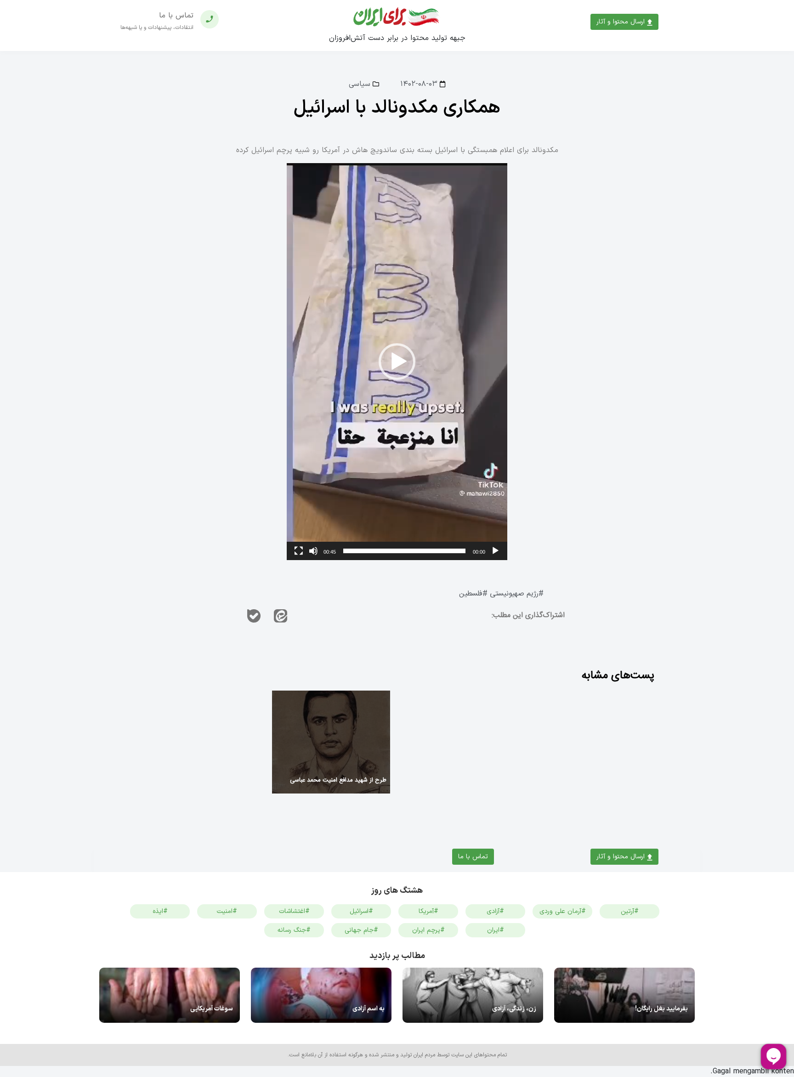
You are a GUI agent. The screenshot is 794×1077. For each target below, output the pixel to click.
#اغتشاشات (294, 911)
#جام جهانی (361, 930)
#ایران (495, 930)
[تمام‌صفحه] (298, 551)
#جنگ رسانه (294, 930)
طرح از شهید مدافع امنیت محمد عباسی (338, 780)
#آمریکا (428, 911)
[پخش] (495, 551)
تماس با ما (473, 857)
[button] (397, 361)
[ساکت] (313, 551)
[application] (397, 361)
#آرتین (630, 911)
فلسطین (470, 594)
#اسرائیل (361, 911)
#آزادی (495, 911)
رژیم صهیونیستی (514, 594)
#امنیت (227, 911)
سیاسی (359, 84)
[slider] (404, 551)
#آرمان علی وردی (562, 911)
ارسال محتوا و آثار (621, 22)
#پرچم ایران (428, 930)
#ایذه (160, 911)
